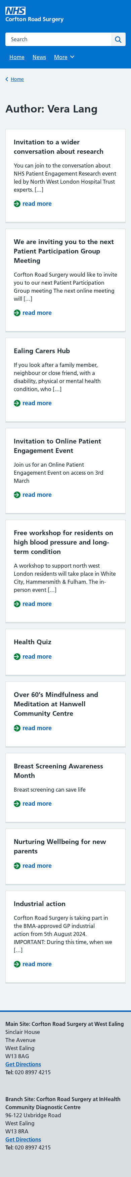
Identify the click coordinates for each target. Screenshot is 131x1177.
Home (17, 57)
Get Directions (23, 1064)
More (63, 57)
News (39, 57)
